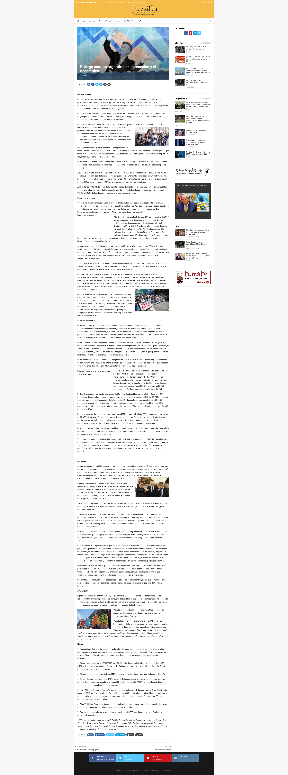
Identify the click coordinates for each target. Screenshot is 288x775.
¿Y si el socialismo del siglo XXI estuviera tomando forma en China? (198, 59)
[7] (83, 541)
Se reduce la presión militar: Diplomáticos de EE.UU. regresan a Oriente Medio (198, 256)
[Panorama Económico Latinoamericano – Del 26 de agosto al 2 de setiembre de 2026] (180, 71)
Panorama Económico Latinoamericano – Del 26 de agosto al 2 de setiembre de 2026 (198, 71)
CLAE (130, 2)
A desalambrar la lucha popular (87, 750)
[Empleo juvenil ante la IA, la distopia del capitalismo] (180, 49)
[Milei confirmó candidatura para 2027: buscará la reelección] (180, 154)
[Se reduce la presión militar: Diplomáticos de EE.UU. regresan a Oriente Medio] (180, 256)
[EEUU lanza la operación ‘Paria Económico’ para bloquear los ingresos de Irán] (180, 232)
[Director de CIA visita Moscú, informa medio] (180, 132)
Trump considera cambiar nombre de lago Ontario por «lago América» (196, 142)
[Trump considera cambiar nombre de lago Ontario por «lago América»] (180, 142)
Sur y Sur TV (137, 2)
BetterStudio (166, 770)
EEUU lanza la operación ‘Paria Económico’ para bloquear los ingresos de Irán (197, 232)
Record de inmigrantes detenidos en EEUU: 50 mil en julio (196, 82)
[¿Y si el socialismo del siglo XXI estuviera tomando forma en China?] (180, 59)
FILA (144, 2)
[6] (100, 520)
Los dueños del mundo (162, 750)
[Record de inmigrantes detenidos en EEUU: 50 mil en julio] (180, 83)
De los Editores (110, 2)
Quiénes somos (121, 2)
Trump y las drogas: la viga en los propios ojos (191, 185)
